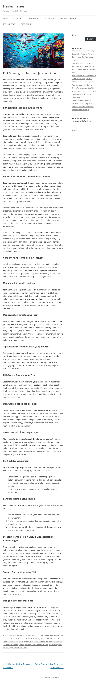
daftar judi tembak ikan (12, 638)
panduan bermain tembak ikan (46, 641)
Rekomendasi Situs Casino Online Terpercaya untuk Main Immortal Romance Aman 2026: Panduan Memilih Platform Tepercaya (84, 91)
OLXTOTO (56, 677)
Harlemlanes (13, 6)
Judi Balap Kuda (33, 18)
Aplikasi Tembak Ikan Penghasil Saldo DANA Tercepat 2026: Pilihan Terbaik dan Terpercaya (84, 78)
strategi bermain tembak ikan (36, 644)
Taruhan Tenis (9, 24)
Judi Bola (17, 18)
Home (5, 18)
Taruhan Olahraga (68, 18)
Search (74, 35)
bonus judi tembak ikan (54, 635)
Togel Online (26, 24)
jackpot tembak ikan (51, 638)
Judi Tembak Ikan (28, 635)
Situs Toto (76, 130)
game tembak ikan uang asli (32, 638)
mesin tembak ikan (26, 641)
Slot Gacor (50, 18)
